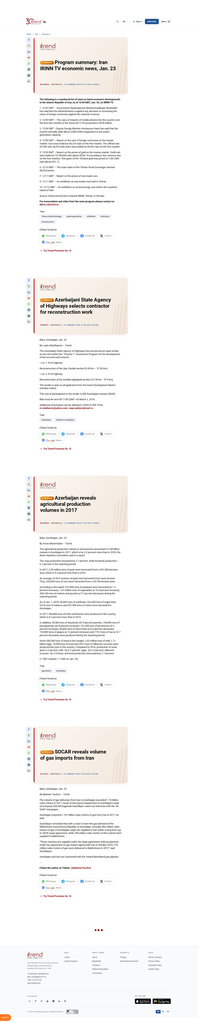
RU (168, 1012)
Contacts (96, 965)
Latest (67, 957)
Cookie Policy (153, 969)
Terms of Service (155, 957)
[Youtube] (47, 1001)
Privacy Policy (154, 961)
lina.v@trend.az (50, 204)
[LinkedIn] (59, 1001)
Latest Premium (71, 961)
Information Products (129, 961)
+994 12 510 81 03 (34, 980)
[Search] (117, 21)
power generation (74, 216)
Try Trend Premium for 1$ (57, 250)
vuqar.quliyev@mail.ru (81, 408)
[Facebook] (35, 1001)
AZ (163, 1012)
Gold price (105, 216)
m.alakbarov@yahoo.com (53, 408)
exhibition (91, 216)
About (94, 957)
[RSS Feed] (65, 1001)
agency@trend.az (34, 983)
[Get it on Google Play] (162, 1001)
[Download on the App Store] (143, 1001)
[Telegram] (53, 1001)
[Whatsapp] (29, 1001)
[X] (41, 1001)
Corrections (97, 973)
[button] (28, 39)
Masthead (96, 961)
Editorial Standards (100, 969)
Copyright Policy (155, 965)
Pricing (123, 957)
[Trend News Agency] (34, 955)
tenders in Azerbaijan (65, 420)
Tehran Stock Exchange (52, 216)
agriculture (46, 671)
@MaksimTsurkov (81, 867)
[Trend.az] (36, 21)
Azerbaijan (46, 420)
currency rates (48, 222)
